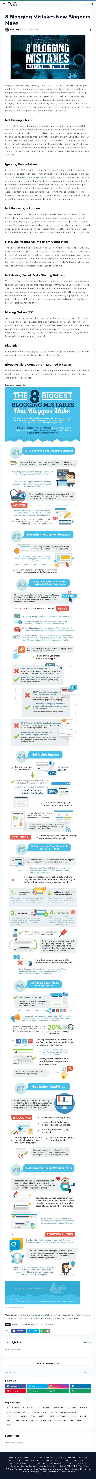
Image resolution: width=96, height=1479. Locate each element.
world (9, 1425)
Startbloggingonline (18, 1307)
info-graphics (49, 1324)
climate (54, 1412)
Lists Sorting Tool (56, 1463)
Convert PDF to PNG (68, 1466)
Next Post (87, 1372)
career (36, 1412)
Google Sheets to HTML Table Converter (58, 1472)
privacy (9, 1420)
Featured (39, 1324)
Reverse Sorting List (38, 1463)
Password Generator (59, 1460)
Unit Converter (13, 1466)
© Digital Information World (20, 1457)
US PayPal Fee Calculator (76, 1463)
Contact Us (82, 1457)
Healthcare (27, 1408)
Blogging (15, 1324)
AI (7, 1408)
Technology (71, 1408)
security (34, 1420)
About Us (48, 1457)
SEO (38, 1408)
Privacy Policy (60, 1457)
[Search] (92, 4)
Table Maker (84, 1466)
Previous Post (10, 1372)
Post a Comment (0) (48, 1363)
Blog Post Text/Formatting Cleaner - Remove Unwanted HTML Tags (62, 1469)
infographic (62, 1416)
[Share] (89, 30)
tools (72, 1420)
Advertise (38, 1457)
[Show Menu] (4, 4)
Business (15, 1408)
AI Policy (71, 1457)
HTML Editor (29, 1460)
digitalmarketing (28, 1416)
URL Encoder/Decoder (18, 1463)
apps (9, 1412)
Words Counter (15, 1460)
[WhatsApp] (42, 1331)
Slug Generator (43, 1460)
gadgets (42, 1416)
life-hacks (83, 1416)
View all (86, 1342)
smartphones (60, 1420)
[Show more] (52, 1331)
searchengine (21, 1420)
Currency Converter (29, 1466)
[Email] (47, 1331)
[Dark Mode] (87, 4)
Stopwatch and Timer (48, 1466)
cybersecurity (12, 1416)
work (79, 1420)
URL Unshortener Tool (30, 1472)
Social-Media (58, 1408)
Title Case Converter (78, 1460)
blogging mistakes (42, 1315)
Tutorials (83, 1408)
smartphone (46, 1420)
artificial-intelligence (22, 1412)
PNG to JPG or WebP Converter (19, 1469)
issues (73, 1416)
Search (46, 1408)
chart (45, 1412)
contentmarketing (27, 1324)
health (51, 1416)
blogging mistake (30, 177)
